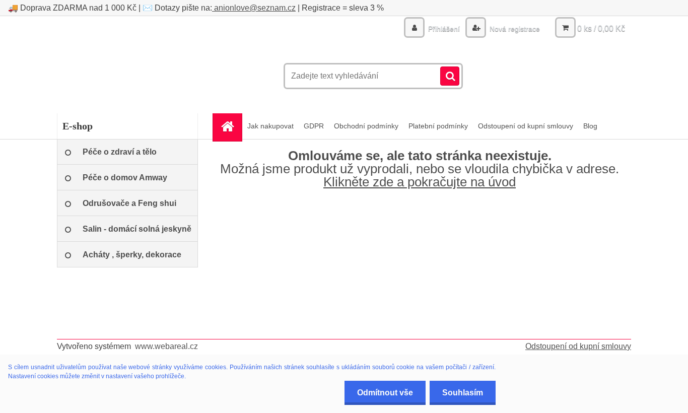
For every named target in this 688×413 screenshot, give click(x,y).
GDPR (314, 126)
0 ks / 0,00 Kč (601, 28)
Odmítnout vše (385, 392)
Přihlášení (444, 29)
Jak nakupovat (270, 126)
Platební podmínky (438, 126)
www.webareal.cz (166, 346)
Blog (590, 126)
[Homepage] (230, 126)
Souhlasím (462, 392)
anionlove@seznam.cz (254, 8)
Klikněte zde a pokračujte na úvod (419, 181)
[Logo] (126, 76)
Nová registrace (514, 29)
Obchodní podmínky (366, 126)
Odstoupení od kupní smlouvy (525, 126)
